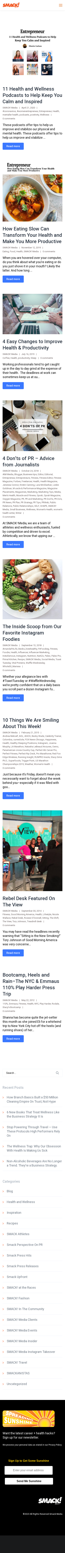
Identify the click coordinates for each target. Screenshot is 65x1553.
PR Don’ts (48, 499)
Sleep (33, 358)
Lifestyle (47, 914)
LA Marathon (17, 746)
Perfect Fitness (10, 753)
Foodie (6, 652)
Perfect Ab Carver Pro (46, 750)
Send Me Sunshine (29, 1481)
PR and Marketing (34, 499)
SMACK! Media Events (22, 1330)
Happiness (50, 739)
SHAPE (43, 506)
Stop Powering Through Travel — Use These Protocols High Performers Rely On (33, 1131)
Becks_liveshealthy (27, 648)
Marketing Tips (45, 492)
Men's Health (9, 495)
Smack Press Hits (19, 1255)
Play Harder (45, 1003)
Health (56, 111)
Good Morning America (22, 914)
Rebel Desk (17, 918)
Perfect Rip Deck (27, 753)
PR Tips (37, 502)
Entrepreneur (45, 111)
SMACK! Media (31, 251)
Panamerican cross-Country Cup (18, 750)
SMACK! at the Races (21, 1287)
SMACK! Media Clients (22, 1319)
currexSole (18, 739)
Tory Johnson (19, 921)
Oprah (40, 495)
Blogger (18, 474)
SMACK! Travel (17, 1362)
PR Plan (16, 502)
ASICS (27, 736)
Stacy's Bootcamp (12, 1007)
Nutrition (31, 656)
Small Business (17, 509)
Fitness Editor (46, 478)
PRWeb (45, 502)
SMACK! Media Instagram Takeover (31, 1352)
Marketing (32, 492)
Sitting (45, 918)
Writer (18, 513)
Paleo (47, 656)
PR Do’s (58, 499)
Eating (6, 251)
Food (12, 251)
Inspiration (14, 1212)
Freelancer (27, 481)
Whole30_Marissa (11, 666)
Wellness (44, 114)
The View (7, 921)
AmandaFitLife (10, 648)
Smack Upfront (17, 1277)
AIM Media (8, 474)
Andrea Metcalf (10, 736)
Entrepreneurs (23, 478)
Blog (10, 1191)
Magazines (20, 492)
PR (22, 499)
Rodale (55, 1003)
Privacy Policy (55, 1445)
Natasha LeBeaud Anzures (38, 746)
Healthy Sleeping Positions (23, 743)
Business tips (30, 474)
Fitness (34, 478)
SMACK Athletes (18, 1234)
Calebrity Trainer (53, 736)
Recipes (12, 1223)
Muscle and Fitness (26, 495)
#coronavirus (9, 111)
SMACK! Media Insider (22, 1341)
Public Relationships (23, 506)
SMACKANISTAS (18, 1373)
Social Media (48, 659)
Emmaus (13, 1003)
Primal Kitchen (10, 659)
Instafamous (9, 656)
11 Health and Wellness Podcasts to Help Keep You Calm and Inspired (32, 95)
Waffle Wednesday (35, 663)
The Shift (54, 918)
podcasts (24, 114)
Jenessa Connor (11, 485)
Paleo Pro (56, 656)
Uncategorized (17, 1384)
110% (5, 1003)
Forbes (17, 481)
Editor (41, 474)
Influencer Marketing (39, 652)
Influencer (23, 652)
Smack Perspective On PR (25, 1245)
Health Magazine (48, 481)
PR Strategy (26, 502)
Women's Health (44, 509)
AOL (21, 736)
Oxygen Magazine (11, 499)
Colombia (7, 739)
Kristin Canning (27, 485)
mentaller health (10, 114)
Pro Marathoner (43, 753)
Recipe (21, 659)
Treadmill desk (34, 921)
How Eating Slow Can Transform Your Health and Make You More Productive (32, 235)
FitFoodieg (43, 648)
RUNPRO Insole (42, 757)
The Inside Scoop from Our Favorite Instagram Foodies (32, 633)
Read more (13, 146)
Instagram (21, 656)
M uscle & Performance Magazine (29, 488)
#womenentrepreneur (27, 111)
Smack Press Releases (23, 1266)
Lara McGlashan (44, 485)
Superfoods (14, 760)
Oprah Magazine (52, 495)
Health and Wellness (21, 1202)
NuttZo (40, 656)
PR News (7, 502)
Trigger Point (28, 760)
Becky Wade (38, 736)
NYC (36, 1003)
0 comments (9, 118)
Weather (29, 764)
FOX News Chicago (34, 739)
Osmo (55, 746)
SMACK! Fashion (18, 1298)
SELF (36, 506)
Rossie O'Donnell (32, 918)
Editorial (49, 474)
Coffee (6, 358)
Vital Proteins (18, 663)
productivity (24, 358)
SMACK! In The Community (25, 1309)
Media (57, 492)
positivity (34, 114)
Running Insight (25, 757)
